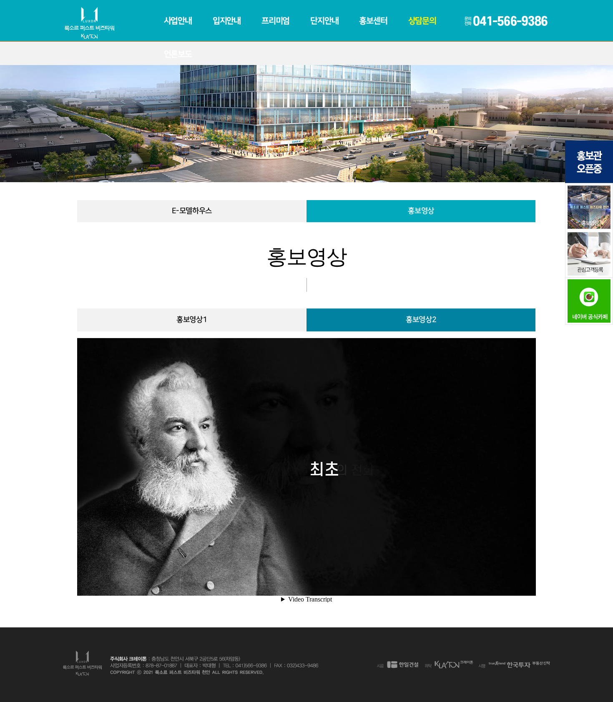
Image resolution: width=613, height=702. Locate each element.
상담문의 (422, 20)
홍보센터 (373, 20)
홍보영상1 (191, 320)
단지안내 (324, 20)
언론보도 (178, 54)
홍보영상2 (421, 320)
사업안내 (178, 20)
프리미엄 (275, 20)
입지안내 (227, 20)
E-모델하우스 (192, 211)
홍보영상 (421, 211)
